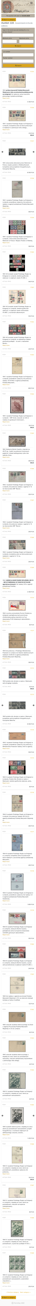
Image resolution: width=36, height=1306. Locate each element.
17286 (32, 1144)
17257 (32, 141)
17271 (32, 630)
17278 (32, 871)
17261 (32, 287)
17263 (32, 355)
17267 (32, 500)
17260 (32, 252)
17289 (32, 1253)
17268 (32, 537)
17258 (32, 178)
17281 (32, 974)
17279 (32, 910)
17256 (32, 107)
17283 (32, 1038)
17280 (32, 944)
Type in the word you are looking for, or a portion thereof (16, 31)
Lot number (6, 51)
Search (18, 46)
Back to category (9, 19)
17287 (32, 1185)
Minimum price (7, 38)
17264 (32, 394)
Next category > (25, 1292)
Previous (2, 152)
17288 (32, 1218)
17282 (32, 1009)
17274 (32, 730)
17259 (32, 217)
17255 (32, 71)
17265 (32, 433)
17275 (32, 758)
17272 (32, 668)
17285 (32, 1105)
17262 (32, 322)
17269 (32, 567)
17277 (32, 832)
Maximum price (24, 38)
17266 (32, 468)
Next (33, 152)
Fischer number (8, 58)
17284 (32, 1070)
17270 (32, 597)
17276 (32, 792)
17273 (32, 694)
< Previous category (12, 1292)
